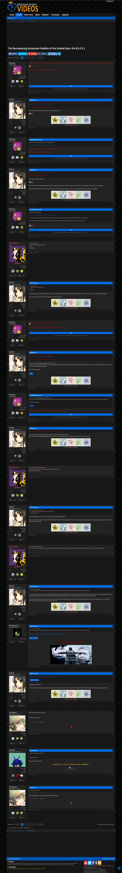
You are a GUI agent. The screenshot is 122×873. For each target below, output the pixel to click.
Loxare (12, 750)
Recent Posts (11, 18)
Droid (27, 50)
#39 (112, 774)
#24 (112, 202)
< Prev (16, 57)
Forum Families (17, 50)
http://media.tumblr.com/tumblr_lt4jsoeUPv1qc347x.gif (41, 104)
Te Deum (13, 712)
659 (23, 780)
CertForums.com (103, 872)
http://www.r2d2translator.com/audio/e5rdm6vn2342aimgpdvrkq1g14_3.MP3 (48, 634)
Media (37, 14)
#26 (112, 252)
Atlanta (23, 124)
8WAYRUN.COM (27, 827)
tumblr (70, 728)
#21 (112, 93)
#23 (112, 162)
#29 (112, 388)
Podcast (33, 868)
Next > (41, 57)
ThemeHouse (103, 869)
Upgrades (65, 14)
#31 (112, 450)
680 (23, 743)
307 (23, 642)
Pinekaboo (31, 252)
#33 (112, 535)
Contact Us (106, 859)
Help (112, 859)
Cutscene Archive (14, 868)
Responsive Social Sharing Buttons (91, 872)
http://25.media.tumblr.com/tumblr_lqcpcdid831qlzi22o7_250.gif (43, 145)
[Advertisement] (61, 35)
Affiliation (43, 868)
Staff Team (38, 868)
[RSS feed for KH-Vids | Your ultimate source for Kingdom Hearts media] (99, 863)
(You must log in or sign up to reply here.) (105, 824)
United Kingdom (22, 77)
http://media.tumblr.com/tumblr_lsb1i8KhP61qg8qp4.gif (41, 356)
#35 (112, 614)
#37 (112, 701)
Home (12, 14)
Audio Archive (22, 868)
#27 (112, 310)
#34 (112, 556)
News (8, 868)
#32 (112, 477)
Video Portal (28, 14)
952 (23, 86)
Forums (19, 14)
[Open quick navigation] (114, 20)
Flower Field (22, 772)
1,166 (23, 276)
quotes (42, 722)
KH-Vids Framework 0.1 (93, 868)
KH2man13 (14, 625)
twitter (73, 728)
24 (38, 57)
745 (23, 132)
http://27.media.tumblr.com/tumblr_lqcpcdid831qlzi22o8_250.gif (43, 215)
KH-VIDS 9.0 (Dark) (14, 859)
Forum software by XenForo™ (95, 865)
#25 (112, 236)
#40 (112, 809)
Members (45, 14)
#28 (112, 339)
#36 (112, 666)
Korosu (12, 63)
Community (55, 14)
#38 (112, 733)
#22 (112, 127)
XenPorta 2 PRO (11, 827)
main (35, 722)
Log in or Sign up (110, 1)
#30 (112, 421)
